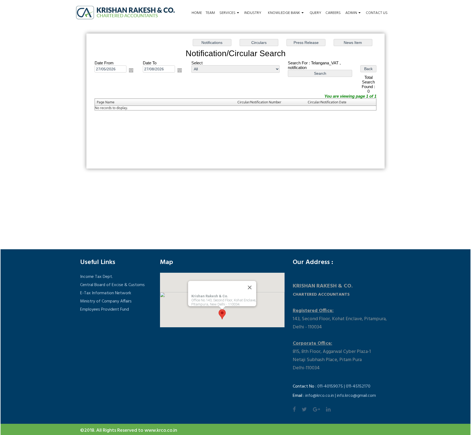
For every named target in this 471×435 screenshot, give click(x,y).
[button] (222, 314)
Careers (333, 13)
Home (197, 13)
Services (227, 13)
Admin (351, 13)
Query (315, 13)
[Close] (249, 287)
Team (210, 13)
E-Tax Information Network (105, 293)
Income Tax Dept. (96, 276)
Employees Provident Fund (104, 309)
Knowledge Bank (284, 13)
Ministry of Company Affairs (106, 301)
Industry (252, 13)
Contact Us (377, 13)
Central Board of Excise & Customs (112, 285)
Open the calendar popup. (131, 70)
